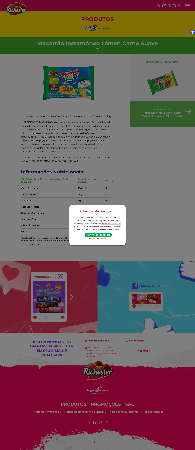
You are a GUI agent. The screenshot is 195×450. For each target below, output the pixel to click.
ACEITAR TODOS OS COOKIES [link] (98, 235)
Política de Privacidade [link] (111, 224)
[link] (192, 32)
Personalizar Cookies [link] (97, 239)
